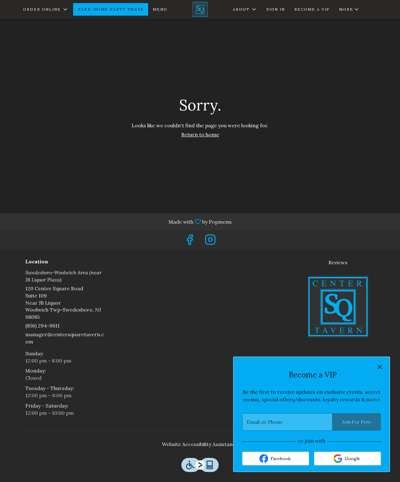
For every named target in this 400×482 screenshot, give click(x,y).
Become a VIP (312, 9)
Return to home (200, 134)
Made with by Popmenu (118, 221)
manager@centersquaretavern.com (64, 338)
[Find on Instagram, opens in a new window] (210, 241)
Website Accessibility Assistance (200, 444)
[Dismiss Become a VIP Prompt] (379, 366)
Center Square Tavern (338, 307)
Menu (160, 9)
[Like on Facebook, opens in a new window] (189, 241)
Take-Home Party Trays (110, 9)
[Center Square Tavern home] (200, 9)
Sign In (276, 9)
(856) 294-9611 (42, 325)
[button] (45, 9)
